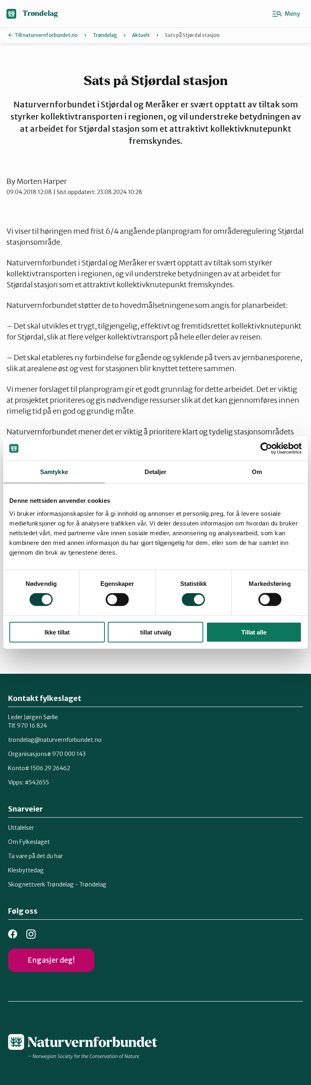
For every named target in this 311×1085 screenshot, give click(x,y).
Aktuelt (141, 35)
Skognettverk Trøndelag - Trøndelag (57, 884)
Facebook (12, 934)
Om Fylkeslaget (29, 842)
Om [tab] (257, 471)
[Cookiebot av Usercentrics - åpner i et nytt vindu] (266, 448)
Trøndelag (40, 13)
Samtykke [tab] (54, 471)
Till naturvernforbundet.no (46, 35)
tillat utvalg (155, 631)
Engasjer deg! (51, 960)
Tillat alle (253, 631)
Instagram (31, 934)
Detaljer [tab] (156, 471)
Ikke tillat (57, 631)
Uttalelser (21, 827)
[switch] (117, 599)
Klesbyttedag (26, 870)
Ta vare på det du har (35, 856)
